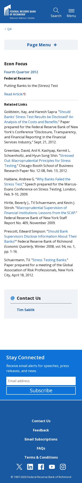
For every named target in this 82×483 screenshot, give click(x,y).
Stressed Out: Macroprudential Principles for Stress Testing (39, 160)
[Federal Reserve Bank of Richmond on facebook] (41, 468)
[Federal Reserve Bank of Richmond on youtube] (52, 468)
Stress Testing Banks (49, 260)
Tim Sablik (26, 309)
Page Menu (42, 45)
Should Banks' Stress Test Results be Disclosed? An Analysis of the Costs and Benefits (38, 116)
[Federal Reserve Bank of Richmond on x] (19, 468)
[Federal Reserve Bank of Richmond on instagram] (63, 468)
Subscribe (41, 390)
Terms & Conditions (41, 457)
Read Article (13, 94)
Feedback (41, 430)
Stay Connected (25, 357)
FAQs (41, 448)
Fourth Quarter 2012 (21, 72)
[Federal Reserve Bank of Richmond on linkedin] (30, 468)
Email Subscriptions (41, 439)
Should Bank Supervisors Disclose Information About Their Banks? (40, 236)
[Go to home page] (20, 11)
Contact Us (41, 421)
